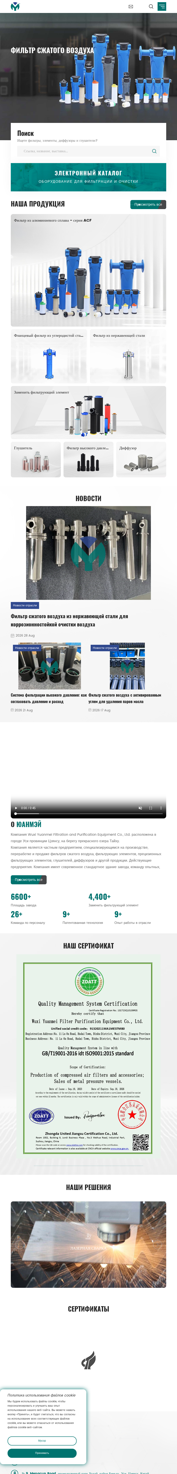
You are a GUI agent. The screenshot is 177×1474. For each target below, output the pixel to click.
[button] (157, 1103)
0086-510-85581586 (39, 1250)
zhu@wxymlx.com (69, 1228)
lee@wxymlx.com (37, 1228)
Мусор (42, 1441)
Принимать (42, 1453)
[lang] (141, 4)
